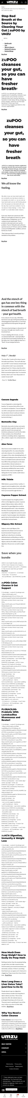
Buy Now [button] (4, 54)
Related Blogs (9, 51)
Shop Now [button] (4, 571)
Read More (8, 975)
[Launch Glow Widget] (3, 1090)
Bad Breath (8, 43)
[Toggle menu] (2, 2)
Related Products (10, 49)
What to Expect (9, 47)
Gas (6, 45)
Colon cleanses (6, 1020)
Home (2, 7)
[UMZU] (12, 2)
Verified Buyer (12, 380)
